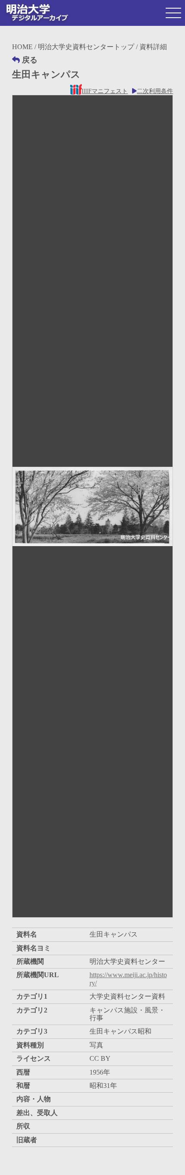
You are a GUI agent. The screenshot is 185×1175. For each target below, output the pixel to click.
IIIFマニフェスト (105, 91)
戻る (29, 60)
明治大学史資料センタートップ (86, 46)
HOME (22, 46)
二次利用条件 (155, 91)
